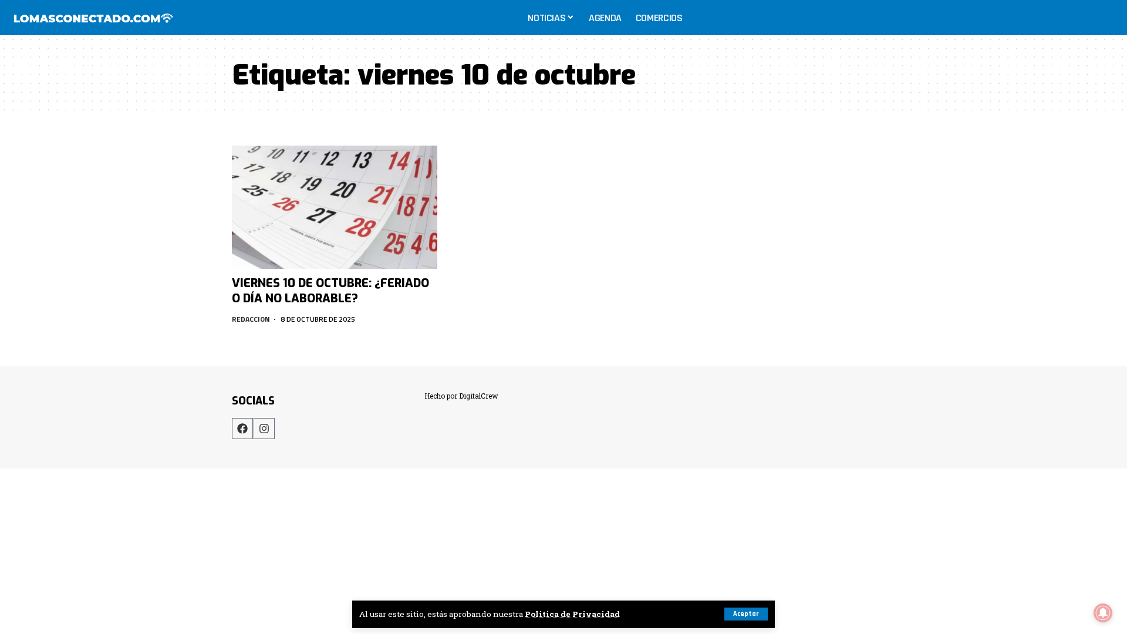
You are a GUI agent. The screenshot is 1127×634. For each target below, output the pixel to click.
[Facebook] (242, 428)
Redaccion (251, 319)
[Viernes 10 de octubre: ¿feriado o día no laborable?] (334, 207)
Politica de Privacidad (572, 614)
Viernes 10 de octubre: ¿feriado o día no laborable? (330, 290)
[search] (1105, 17)
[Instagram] (264, 428)
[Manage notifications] (1103, 612)
